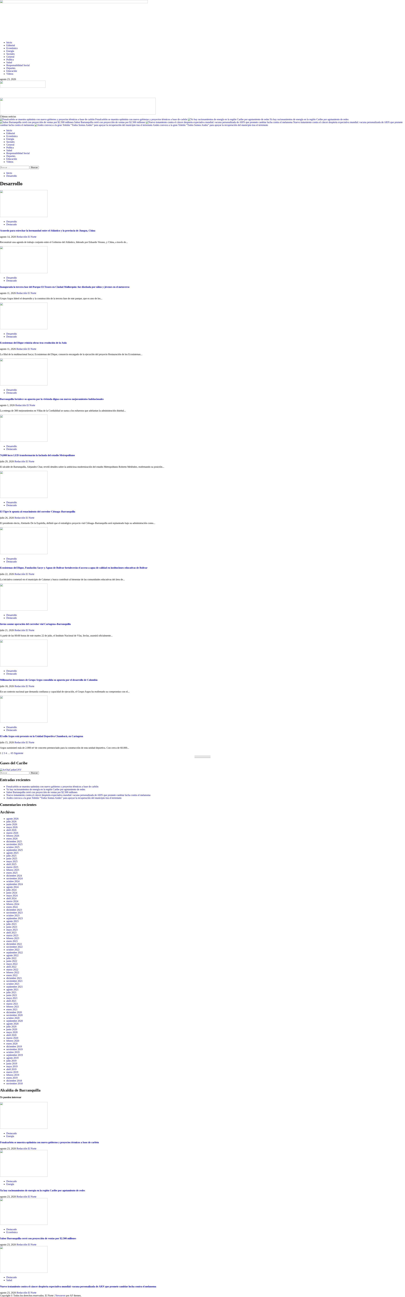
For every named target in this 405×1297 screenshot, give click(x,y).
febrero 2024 (12, 904)
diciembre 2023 (14, 909)
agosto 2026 (12, 818)
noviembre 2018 (14, 1083)
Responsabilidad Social (18, 65)
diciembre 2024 (14, 875)
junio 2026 (11, 824)
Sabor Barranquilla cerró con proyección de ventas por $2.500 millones (110, 122)
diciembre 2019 (14, 1046)
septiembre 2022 (14, 952)
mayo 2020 (12, 1032)
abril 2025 (11, 864)
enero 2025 (12, 872)
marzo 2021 (12, 1003)
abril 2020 (11, 1035)
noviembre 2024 (14, 878)
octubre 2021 (12, 983)
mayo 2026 (12, 827)
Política (10, 59)
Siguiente (18, 753)
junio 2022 (11, 961)
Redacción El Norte (26, 236)
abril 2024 (11, 898)
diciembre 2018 (14, 1080)
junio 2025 (11, 858)
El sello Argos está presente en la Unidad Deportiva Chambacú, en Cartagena (41, 736)
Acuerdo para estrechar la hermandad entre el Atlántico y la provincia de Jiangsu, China (47, 230)
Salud (9, 62)
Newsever (60, 1295)
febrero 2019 (12, 1075)
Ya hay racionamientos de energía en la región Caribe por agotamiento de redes (309, 119)
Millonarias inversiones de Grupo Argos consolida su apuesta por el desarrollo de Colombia (48, 680)
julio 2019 (11, 1060)
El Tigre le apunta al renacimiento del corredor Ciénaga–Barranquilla (37, 511)
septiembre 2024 (14, 884)
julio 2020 (11, 1026)
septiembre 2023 (14, 918)
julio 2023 (11, 924)
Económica (12, 48)
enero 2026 (12, 838)
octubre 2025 (12, 847)
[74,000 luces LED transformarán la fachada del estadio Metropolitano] (23, 441)
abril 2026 (11, 830)
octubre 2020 (12, 1018)
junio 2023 (11, 927)
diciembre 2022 (14, 944)
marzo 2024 (12, 901)
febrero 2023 (12, 938)
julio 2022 (11, 958)
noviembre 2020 (14, 1015)
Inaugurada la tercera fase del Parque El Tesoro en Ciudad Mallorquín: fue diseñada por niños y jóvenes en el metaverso (64, 287)
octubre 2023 (12, 915)
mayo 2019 (12, 1066)
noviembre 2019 (14, 1049)
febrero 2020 (12, 1040)
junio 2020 (11, 1029)
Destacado (11, 224)
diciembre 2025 (14, 841)
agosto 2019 (12, 1058)
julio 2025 (11, 855)
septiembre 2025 (14, 850)
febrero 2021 (12, 1006)
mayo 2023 (12, 929)
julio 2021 (11, 992)
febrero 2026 (12, 835)
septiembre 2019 (14, 1055)
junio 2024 (11, 892)
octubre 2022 (12, 949)
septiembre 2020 (14, 1021)
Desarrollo (11, 221)
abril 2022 (11, 966)
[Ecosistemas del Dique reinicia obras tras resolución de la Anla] (23, 328)
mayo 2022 (12, 964)
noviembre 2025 (14, 844)
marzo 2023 (12, 935)
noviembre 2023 (14, 912)
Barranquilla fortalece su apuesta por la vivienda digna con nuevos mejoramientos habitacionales (52, 399)
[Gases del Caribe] (11, 769)
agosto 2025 (12, 852)
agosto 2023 (12, 921)
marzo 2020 (12, 1038)
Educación (11, 71)
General (10, 56)
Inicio (9, 42)
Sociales (10, 54)
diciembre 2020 (14, 1012)
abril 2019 (11, 1069)
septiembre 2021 (14, 986)
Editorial (10, 45)
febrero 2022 (12, 972)
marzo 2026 (12, 833)
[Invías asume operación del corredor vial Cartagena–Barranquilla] (23, 609)
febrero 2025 (12, 870)
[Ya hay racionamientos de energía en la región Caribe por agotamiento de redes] (23, 1176)
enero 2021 (12, 1009)
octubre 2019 (12, 1052)
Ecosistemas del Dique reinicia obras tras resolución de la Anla (33, 342)
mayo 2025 (12, 861)
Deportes (10, 68)
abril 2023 (11, 932)
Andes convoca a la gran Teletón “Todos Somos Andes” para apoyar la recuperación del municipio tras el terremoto (210, 125)
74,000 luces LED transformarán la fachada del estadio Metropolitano (37, 455)
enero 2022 (12, 975)
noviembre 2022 (14, 946)
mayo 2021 (12, 998)
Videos (9, 73)
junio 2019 (11, 1063)
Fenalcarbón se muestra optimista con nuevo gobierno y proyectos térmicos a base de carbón (141, 119)
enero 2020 (12, 1043)
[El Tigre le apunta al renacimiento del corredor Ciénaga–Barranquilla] (23, 497)
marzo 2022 (12, 969)
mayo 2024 (12, 895)
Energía (10, 51)
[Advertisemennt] (78, 113)
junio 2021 (11, 995)
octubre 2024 (12, 881)
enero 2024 (12, 907)
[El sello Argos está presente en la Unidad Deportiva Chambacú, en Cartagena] (23, 721)
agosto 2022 (12, 955)
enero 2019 (12, 1077)
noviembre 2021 (14, 981)
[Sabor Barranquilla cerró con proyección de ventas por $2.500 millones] (23, 1224)
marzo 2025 (12, 867)
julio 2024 (11, 890)
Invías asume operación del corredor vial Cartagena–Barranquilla (35, 624)
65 (12, 753)
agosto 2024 (12, 887)
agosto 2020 (12, 1023)
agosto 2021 (12, 989)
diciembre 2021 (14, 978)
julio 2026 (11, 821)
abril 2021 (11, 1001)
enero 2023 (12, 941)
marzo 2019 (12, 1072)
